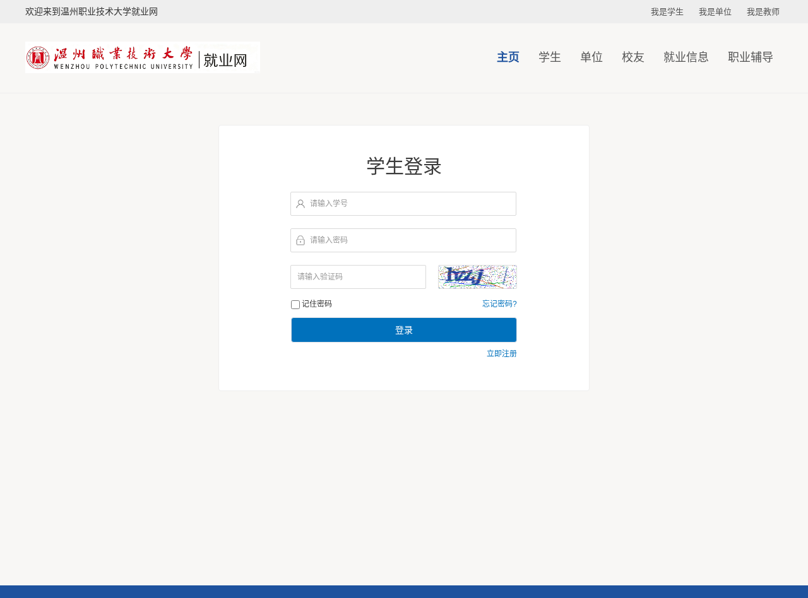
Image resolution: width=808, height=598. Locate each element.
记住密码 (317, 304)
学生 (549, 57)
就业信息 (686, 57)
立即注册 (502, 353)
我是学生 (667, 11)
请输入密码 (329, 240)
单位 (591, 57)
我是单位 (715, 11)
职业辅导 (750, 57)
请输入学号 (329, 203)
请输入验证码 (320, 277)
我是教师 (763, 11)
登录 (404, 330)
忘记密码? (499, 304)
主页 (508, 57)
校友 (633, 57)
